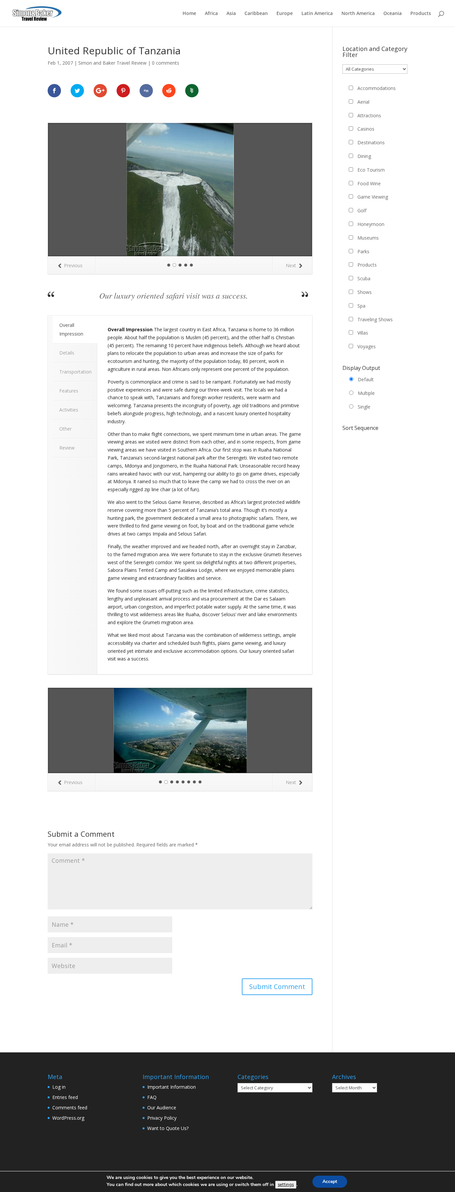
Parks (363, 251)
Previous (73, 265)
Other (65, 429)
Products (420, 13)
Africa (211, 13)
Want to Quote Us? (168, 1128)
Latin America (317, 13)
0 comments (165, 63)
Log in (59, 1087)
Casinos (365, 129)
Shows (364, 292)
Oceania (392, 13)
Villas (362, 333)
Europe (284, 13)
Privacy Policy (162, 1118)
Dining (364, 156)
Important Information (171, 1087)
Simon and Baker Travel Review (112, 63)
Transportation (75, 372)
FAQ (152, 1097)
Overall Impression (71, 329)
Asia (231, 13)
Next (291, 265)
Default (366, 379)
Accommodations (376, 88)
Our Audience (161, 1107)
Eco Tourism (371, 170)
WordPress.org (68, 1118)
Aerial (363, 102)
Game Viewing (372, 197)
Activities (68, 410)
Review (67, 448)
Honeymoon (370, 224)
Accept (329, 1181)
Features (68, 391)
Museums (368, 238)
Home (189, 13)
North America (358, 13)
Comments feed (69, 1107)
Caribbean (256, 13)
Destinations (371, 142)
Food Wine (369, 183)
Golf (361, 210)
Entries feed (65, 1097)
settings (286, 1185)
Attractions (369, 115)
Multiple (366, 393)
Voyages (366, 346)
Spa (361, 306)
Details (66, 353)
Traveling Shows (375, 319)
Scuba (363, 278)
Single (364, 407)
